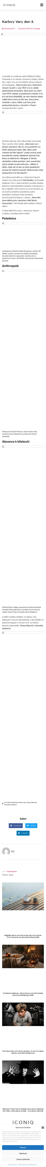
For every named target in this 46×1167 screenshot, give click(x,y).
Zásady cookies (12, 1164)
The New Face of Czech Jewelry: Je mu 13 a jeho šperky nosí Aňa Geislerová (23, 1052)
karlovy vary (22, 802)
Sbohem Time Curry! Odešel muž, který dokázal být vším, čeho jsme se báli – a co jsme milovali (23, 1110)
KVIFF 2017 (30, 28)
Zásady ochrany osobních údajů (27, 1164)
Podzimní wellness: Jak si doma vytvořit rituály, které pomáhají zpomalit (23, 994)
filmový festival (12, 802)
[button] (43, 1127)
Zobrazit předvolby (23, 1159)
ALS (5, 802)
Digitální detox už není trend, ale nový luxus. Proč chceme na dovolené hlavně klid (23, 936)
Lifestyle (37, 28)
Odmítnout (23, 1153)
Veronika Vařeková (10, 805)
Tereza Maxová (32, 802)
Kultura (22, 28)
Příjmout (23, 1148)
